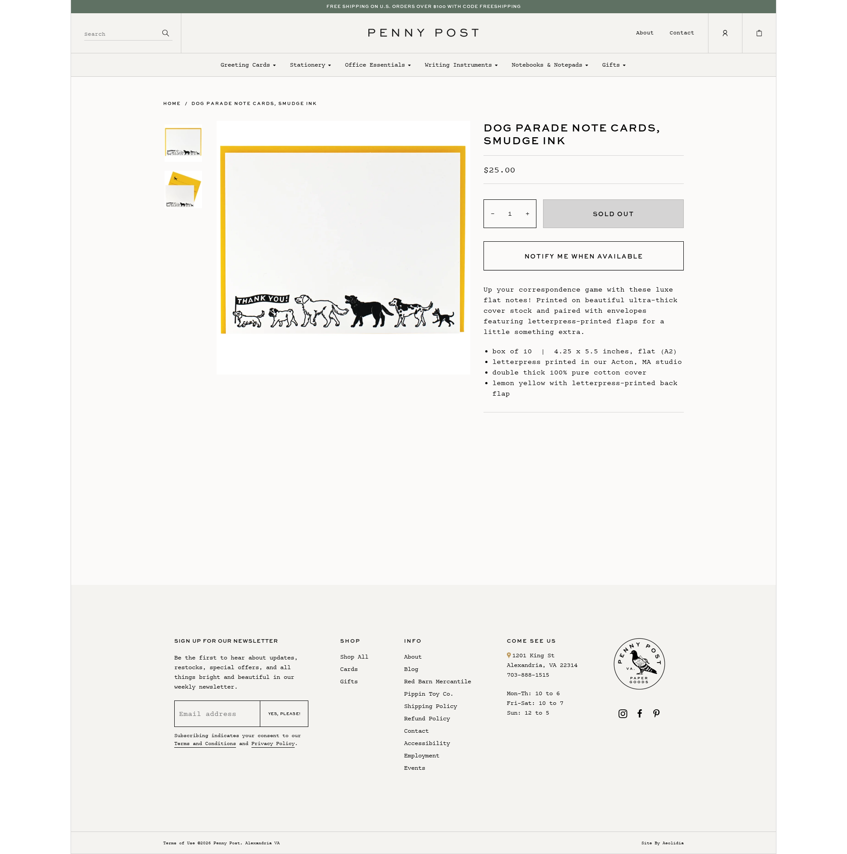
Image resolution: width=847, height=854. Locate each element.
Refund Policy (427, 718)
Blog (411, 669)
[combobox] (121, 33)
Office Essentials (375, 64)
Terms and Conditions (205, 743)
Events (414, 767)
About (645, 32)
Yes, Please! (284, 713)
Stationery (307, 64)
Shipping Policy (430, 706)
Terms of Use (179, 842)
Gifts (611, 64)
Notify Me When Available (584, 256)
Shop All (354, 656)
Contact (682, 32)
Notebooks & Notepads (547, 64)
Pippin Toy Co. (428, 693)
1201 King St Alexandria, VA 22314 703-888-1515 (542, 665)
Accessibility (427, 743)
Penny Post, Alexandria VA (247, 842)
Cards (349, 669)
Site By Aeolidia (662, 842)
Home (172, 103)
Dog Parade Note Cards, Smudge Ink (254, 103)
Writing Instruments (458, 64)
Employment (421, 755)
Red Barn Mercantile (437, 681)
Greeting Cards (245, 64)
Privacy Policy (273, 743)
